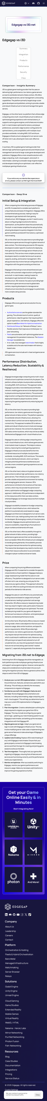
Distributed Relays (13, 326)
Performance (23, 66)
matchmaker (30, 343)
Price (23, 78)
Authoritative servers (14, 312)
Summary (23, 48)
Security (23, 72)
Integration (23, 54)
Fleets (9, 334)
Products (23, 60)
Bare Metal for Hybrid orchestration (29, 323)
